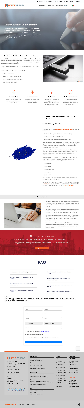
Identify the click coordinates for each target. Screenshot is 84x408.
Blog (67, 1)
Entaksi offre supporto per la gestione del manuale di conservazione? (59, 292)
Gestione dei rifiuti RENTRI (35, 386)
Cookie (28, 404)
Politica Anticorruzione (73, 362)
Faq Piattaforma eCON (60, 370)
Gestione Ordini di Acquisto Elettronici (37, 370)
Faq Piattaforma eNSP (60, 367)
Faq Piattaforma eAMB (60, 378)
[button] (23, 273)
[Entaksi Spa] (14, 5)
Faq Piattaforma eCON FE (61, 373)
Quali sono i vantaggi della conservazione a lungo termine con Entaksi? (58, 279)
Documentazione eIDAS (68, 185)
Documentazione (58, 1)
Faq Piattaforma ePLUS (60, 361)
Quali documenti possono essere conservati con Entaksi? (21, 278)
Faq (71, 1)
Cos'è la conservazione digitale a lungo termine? (21, 272)
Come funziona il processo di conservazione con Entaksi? (21, 291)
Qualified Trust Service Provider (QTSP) (64, 129)
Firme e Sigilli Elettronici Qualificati (37, 390)
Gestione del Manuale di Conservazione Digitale (39, 381)
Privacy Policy (21, 404)
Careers (33, 404)
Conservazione (33, 372)
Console (77, 1)
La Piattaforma (59, 385)
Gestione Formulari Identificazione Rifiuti (38, 384)
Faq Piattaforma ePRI (60, 366)
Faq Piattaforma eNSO (60, 369)
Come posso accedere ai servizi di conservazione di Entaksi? (59, 285)
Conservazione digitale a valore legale (37, 375)
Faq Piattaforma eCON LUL (61, 372)
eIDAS (31, 388)
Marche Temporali (33, 392)
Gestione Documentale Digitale (36, 365)
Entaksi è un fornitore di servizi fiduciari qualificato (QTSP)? (59, 272)
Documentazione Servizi (73, 372)
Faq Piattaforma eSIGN (60, 362)
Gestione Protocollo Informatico (36, 367)
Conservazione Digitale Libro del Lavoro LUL (39, 376)
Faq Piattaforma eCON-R (61, 380)
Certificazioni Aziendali (73, 361)
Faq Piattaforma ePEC (60, 377)
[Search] (77, 5)
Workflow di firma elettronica (36, 360)
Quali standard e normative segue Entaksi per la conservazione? (21, 284)
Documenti (32, 362)
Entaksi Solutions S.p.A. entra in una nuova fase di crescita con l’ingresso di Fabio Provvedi (74, 385)
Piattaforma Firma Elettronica (36, 358)
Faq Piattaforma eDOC (60, 364)
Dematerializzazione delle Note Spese (37, 368)
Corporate (41, 1)
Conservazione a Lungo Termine (36, 394)
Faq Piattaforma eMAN (60, 375)
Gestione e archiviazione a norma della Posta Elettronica (41, 382)
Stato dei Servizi (59, 386)
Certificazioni (48, 1)
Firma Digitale (33, 356)
